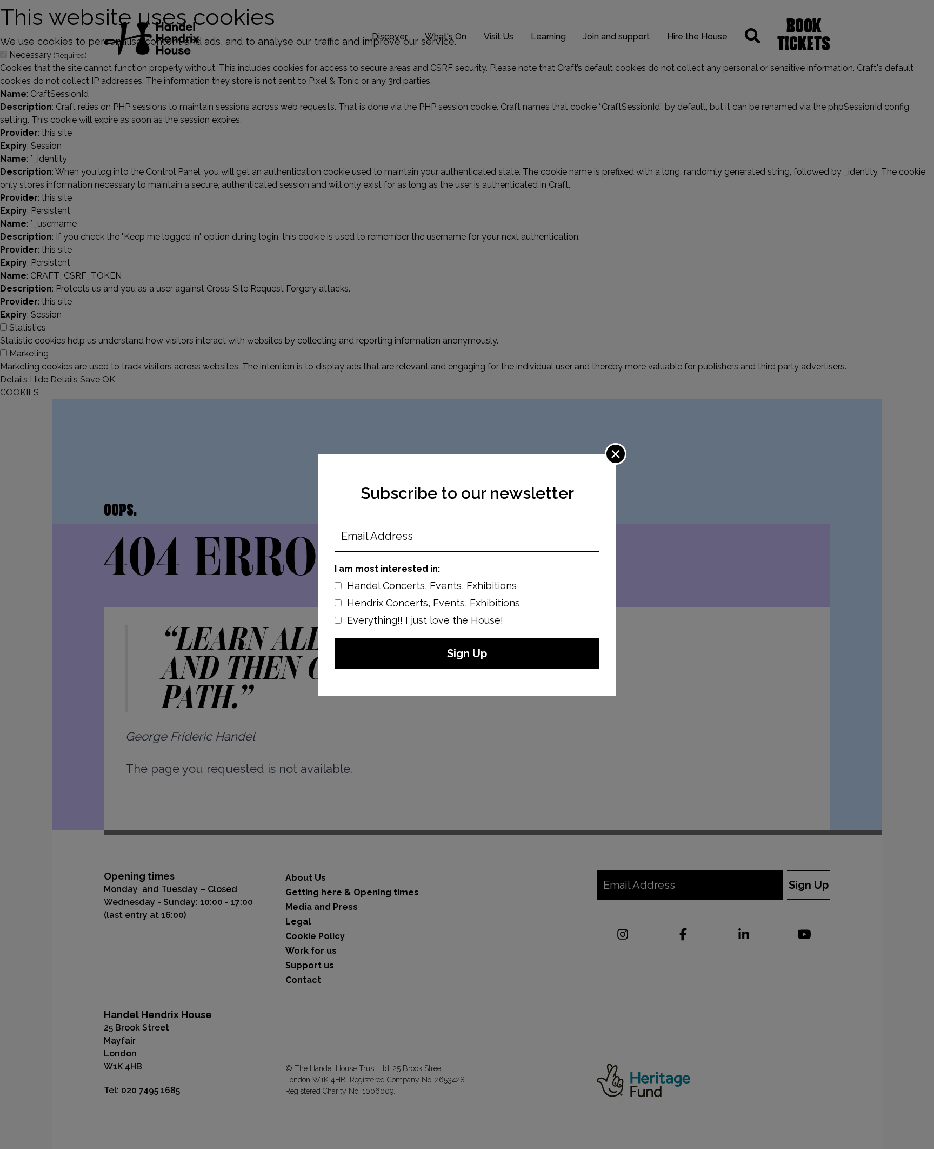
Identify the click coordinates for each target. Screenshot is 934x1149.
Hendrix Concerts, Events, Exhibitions (433, 603)
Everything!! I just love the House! (425, 620)
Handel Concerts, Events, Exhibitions (432, 585)
